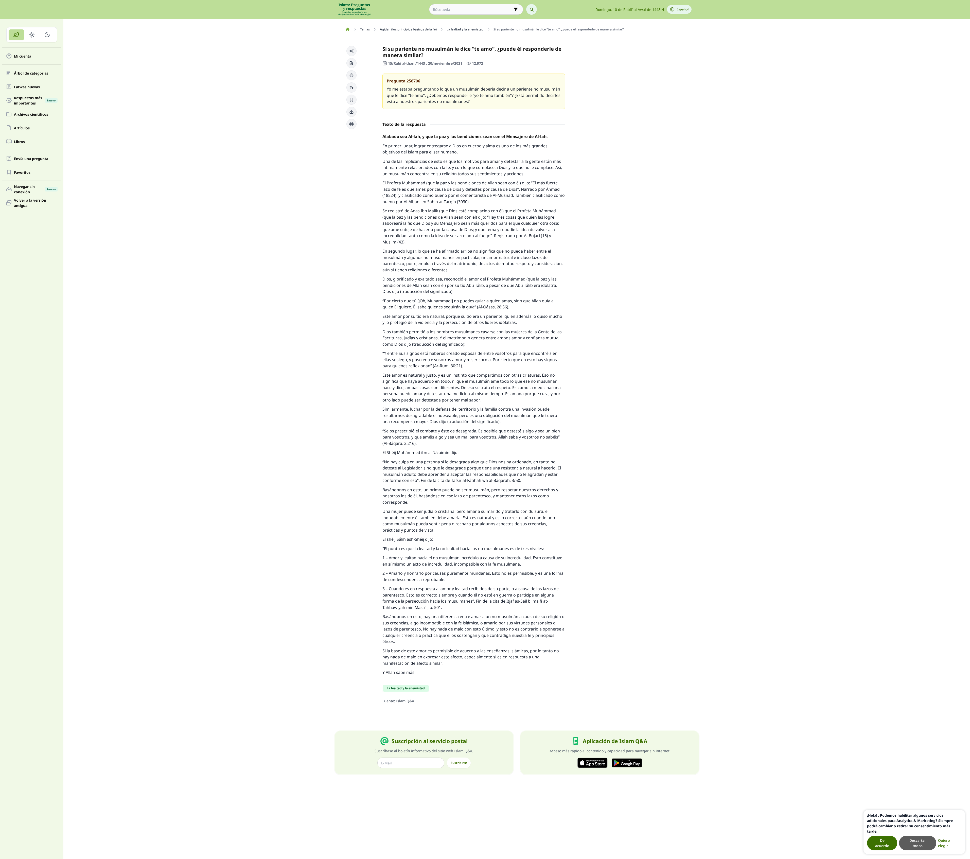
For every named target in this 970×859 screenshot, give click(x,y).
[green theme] (16, 34)
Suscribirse (459, 763)
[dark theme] (47, 34)
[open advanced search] (515, 9)
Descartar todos (917, 843)
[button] (351, 51)
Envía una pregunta (31, 158)
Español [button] (683, 9)
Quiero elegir (944, 843)
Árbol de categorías (31, 73)
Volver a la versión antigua (30, 203)
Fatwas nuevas (27, 86)
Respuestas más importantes (35, 100)
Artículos (22, 128)
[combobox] (472, 9)
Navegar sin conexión (35, 189)
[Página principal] (347, 29)
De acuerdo (882, 843)
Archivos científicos (31, 114)
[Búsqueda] (531, 9)
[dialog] (914, 832)
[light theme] (32, 34)
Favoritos (22, 172)
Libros (19, 141)
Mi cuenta (22, 56)
